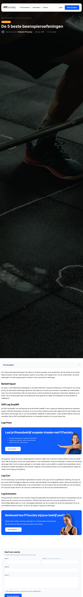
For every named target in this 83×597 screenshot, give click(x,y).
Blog (2, 18)
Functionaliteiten (25, 7)
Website (7, 566)
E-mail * (51, 558)
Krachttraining (9, 18)
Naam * (7, 558)
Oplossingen (36, 7)
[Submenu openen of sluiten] (30, 7)
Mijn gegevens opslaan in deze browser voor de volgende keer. (23, 591)
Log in (60, 7)
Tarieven (45, 7)
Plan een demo (72, 7)
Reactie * (7, 575)
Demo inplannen (12, 529)
